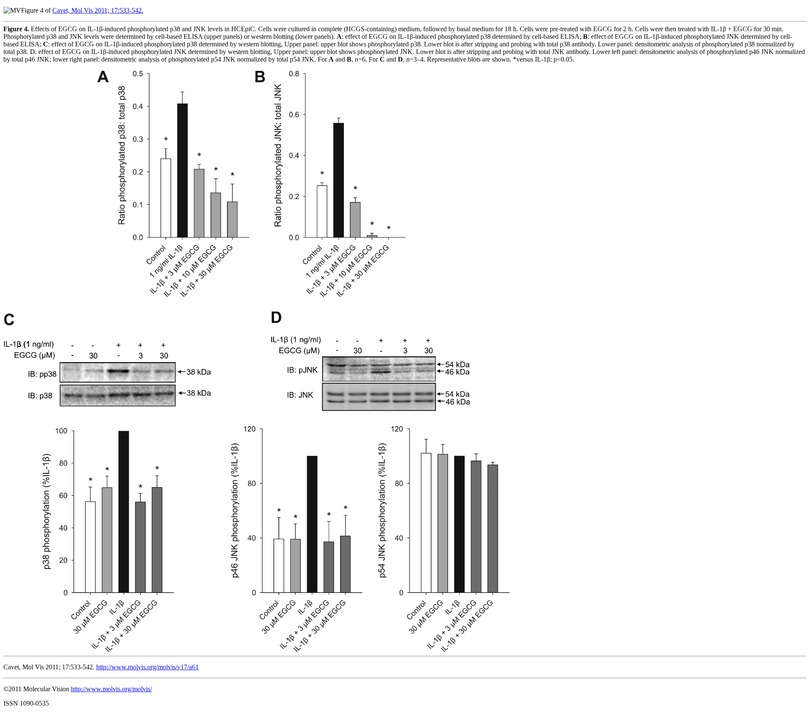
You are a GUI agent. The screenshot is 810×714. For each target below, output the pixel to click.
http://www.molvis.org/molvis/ (111, 688)
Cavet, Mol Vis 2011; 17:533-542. (97, 10)
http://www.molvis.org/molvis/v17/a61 (147, 667)
